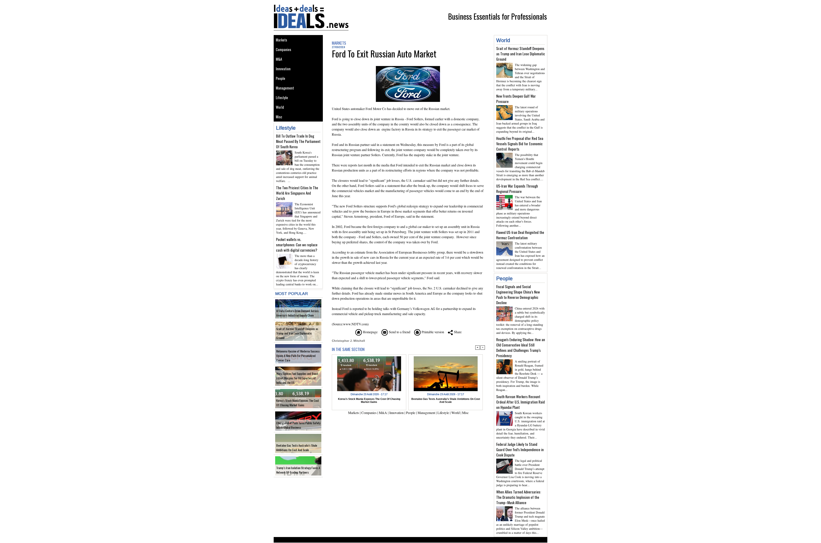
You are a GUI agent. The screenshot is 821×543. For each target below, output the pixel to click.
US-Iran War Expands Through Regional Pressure (517, 188)
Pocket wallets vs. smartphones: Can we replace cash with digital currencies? (296, 245)
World (280, 107)
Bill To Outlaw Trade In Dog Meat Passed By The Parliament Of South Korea (298, 141)
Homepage (370, 332)
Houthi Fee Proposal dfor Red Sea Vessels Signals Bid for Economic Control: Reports (519, 144)
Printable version (432, 332)
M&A (279, 59)
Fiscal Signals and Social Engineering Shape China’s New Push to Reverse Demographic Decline (518, 294)
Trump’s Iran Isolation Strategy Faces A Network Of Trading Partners (298, 469)
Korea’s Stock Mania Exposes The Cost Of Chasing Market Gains (297, 402)
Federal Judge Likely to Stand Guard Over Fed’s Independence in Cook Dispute (520, 450)
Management (285, 88)
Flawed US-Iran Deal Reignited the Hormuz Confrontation (520, 235)
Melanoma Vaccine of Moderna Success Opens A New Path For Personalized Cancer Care (298, 355)
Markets (281, 40)
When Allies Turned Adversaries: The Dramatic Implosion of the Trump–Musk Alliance (518, 497)
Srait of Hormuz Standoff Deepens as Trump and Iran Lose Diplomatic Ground (297, 333)
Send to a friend (399, 332)
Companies (283, 49)
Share (457, 332)
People (280, 78)
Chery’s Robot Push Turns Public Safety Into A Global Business (298, 425)
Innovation (283, 68)
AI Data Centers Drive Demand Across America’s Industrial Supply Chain (297, 312)
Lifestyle (282, 97)
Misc (279, 116)
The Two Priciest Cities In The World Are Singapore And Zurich (297, 193)
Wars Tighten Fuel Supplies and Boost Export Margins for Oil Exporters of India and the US (297, 378)
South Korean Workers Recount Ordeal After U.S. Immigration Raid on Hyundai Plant (520, 402)
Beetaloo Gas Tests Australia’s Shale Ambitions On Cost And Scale (296, 447)
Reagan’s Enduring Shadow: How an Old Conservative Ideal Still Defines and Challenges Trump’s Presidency (520, 347)
